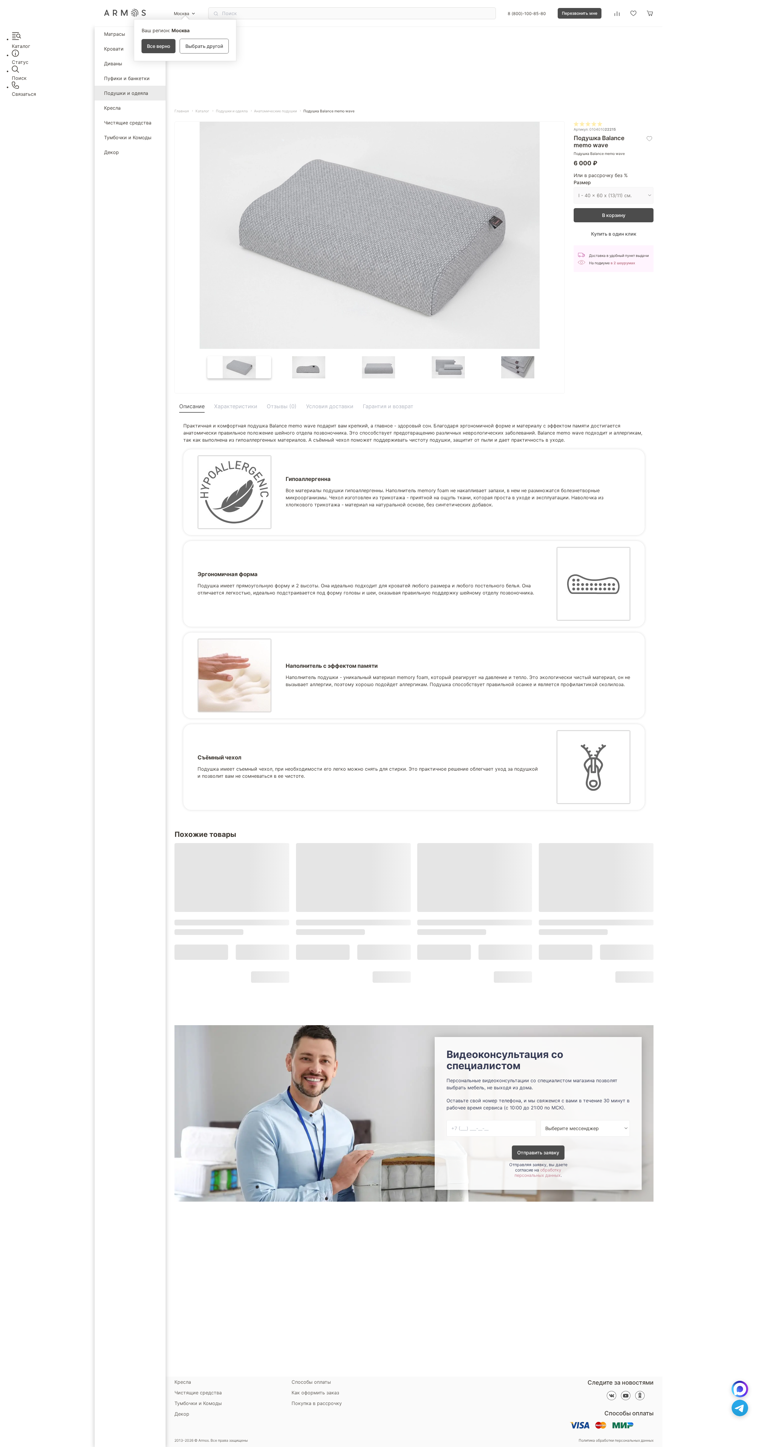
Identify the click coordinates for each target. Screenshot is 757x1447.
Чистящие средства (127, 123)
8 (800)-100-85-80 (527, 13)
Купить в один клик (613, 234)
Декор (111, 152)
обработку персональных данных (538, 1172)
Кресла (112, 108)
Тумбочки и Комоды (127, 137)
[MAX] (740, 1389)
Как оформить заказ (315, 1393)
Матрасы (114, 34)
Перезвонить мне (579, 13)
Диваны (113, 64)
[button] (239, 367)
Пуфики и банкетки (127, 78)
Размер (582, 182)
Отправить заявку (538, 1153)
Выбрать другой (204, 46)
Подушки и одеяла (126, 93)
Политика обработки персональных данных (616, 1440)
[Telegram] (740, 1408)
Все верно (158, 46)
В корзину (613, 215)
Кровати (114, 49)
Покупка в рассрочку (317, 1403)
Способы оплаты (311, 1382)
